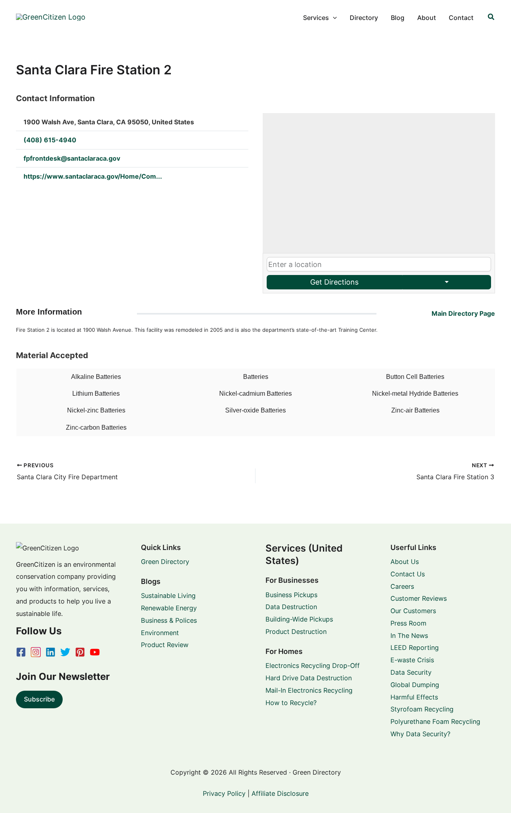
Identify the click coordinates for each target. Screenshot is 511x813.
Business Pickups (291, 595)
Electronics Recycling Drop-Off (312, 666)
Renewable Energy (169, 608)
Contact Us (407, 574)
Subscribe (39, 699)
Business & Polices (169, 620)
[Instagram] (36, 652)
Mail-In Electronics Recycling (309, 690)
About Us (404, 562)
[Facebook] (21, 652)
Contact (461, 18)
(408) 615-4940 (50, 140)
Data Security (411, 672)
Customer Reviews (418, 598)
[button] (333, 18)
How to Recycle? (291, 703)
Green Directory (165, 562)
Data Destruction (291, 607)
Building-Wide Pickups (299, 619)
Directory (364, 18)
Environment (160, 633)
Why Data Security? (420, 734)
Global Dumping (414, 685)
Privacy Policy (224, 793)
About (426, 18)
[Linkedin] (50, 652)
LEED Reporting (414, 648)
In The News (409, 636)
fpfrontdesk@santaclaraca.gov (72, 158)
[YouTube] (95, 652)
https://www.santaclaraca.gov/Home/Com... (93, 176)
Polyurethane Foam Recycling (435, 721)
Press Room (408, 623)
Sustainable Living (168, 596)
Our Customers (413, 611)
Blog (397, 18)
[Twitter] (65, 652)
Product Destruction (296, 632)
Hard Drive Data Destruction (308, 678)
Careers (402, 586)
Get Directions (334, 282)
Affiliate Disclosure (280, 793)
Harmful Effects (414, 697)
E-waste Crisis (412, 660)
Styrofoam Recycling (422, 709)
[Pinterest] (80, 652)
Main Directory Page (463, 313)
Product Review (164, 645)
